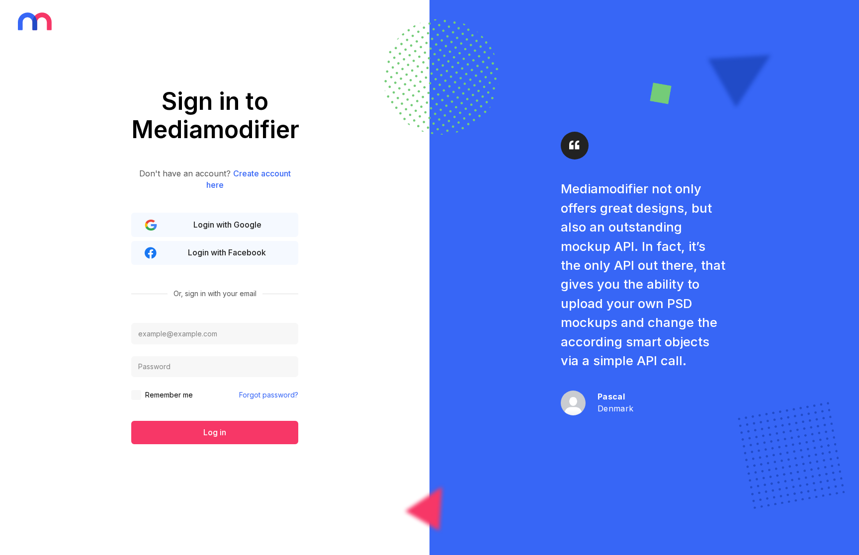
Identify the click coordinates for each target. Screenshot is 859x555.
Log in (214, 432)
